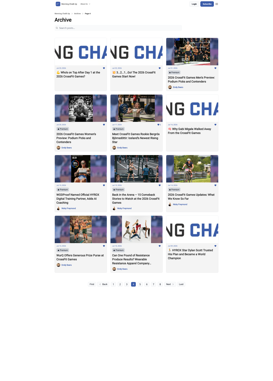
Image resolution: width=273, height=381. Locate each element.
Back (104, 284)
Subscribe (207, 4)
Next (168, 284)
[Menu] (216, 3)
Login (194, 4)
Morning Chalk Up (62, 13)
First (92, 284)
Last (181, 284)
